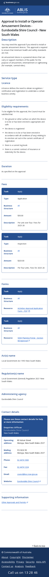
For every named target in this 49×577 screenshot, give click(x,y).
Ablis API (41, 561)
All (19, 205)
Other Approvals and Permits (15, 502)
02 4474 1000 (23, 460)
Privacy (20, 561)
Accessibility (8, 561)
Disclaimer (28, 557)
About (5, 557)
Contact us (7, 566)
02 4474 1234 (23, 467)
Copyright (15, 557)
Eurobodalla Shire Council (29, 481)
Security (30, 561)
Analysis (19, 566)
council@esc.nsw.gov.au (27, 474)
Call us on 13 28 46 (23, 572)
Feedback (30, 566)
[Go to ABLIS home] (15, 10)
